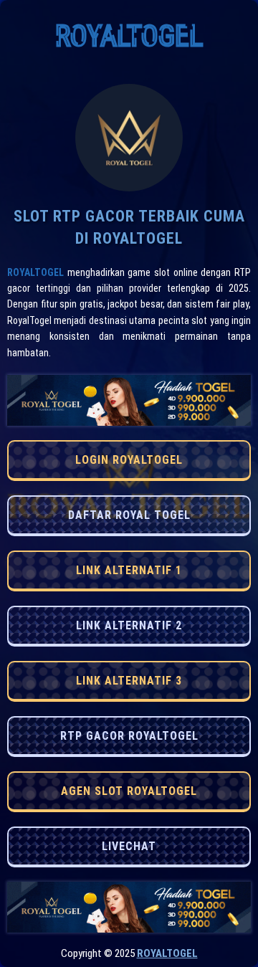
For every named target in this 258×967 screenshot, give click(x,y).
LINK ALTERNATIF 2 (129, 625)
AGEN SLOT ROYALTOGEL (129, 791)
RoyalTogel (35, 272)
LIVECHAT (129, 846)
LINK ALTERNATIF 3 (129, 680)
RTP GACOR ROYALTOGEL (129, 736)
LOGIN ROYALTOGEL (129, 460)
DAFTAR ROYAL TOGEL (129, 515)
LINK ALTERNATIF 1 (129, 570)
